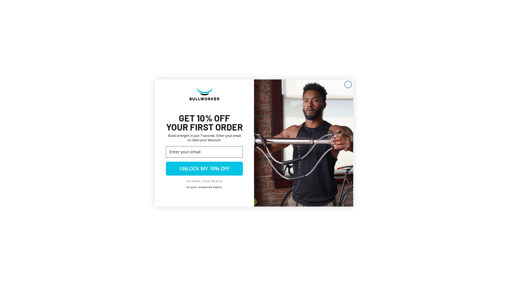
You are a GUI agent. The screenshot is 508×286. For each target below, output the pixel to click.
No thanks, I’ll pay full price (204, 181)
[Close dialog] (348, 84)
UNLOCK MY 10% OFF (204, 168)
